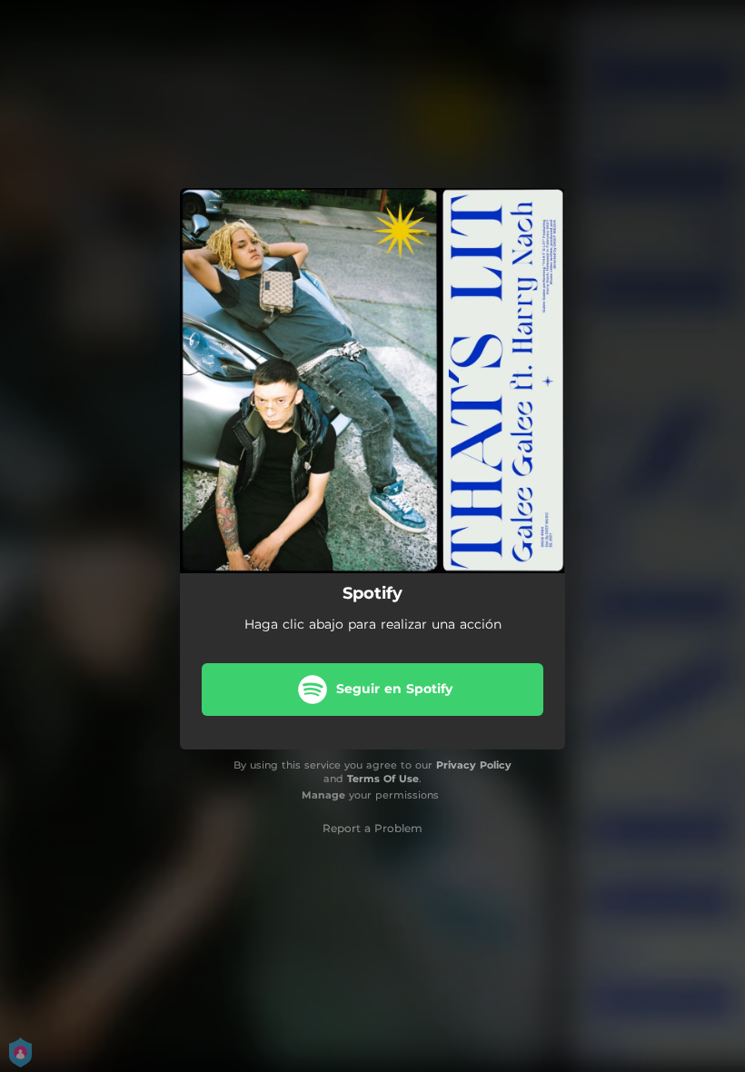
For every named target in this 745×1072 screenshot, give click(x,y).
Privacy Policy (474, 765)
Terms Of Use (383, 778)
